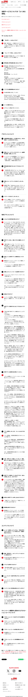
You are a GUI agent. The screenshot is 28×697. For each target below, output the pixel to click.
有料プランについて (6, 24)
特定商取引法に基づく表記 (20, 685)
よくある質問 (17, 687)
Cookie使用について (19, 689)
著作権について (6, 685)
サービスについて (5, 19)
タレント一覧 (9, 5)
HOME (2, 7)
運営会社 (4, 683)
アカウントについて (6, 22)
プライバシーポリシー (7, 691)
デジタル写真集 (23, 5)
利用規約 (4, 687)
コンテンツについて (6, 27)
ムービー (16, 5)
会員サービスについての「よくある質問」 (13, 7)
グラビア (3, 5)
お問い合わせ (5, 689)
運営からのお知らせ (19, 683)
